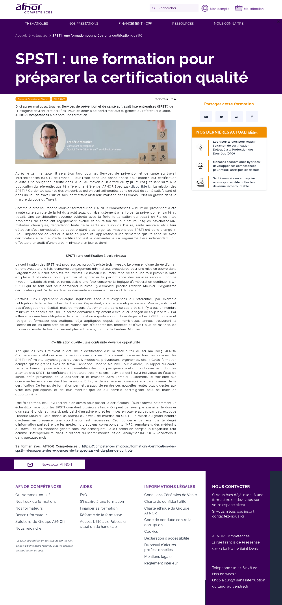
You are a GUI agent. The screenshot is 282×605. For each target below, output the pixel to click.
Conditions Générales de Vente (170, 495)
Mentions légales (158, 557)
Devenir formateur (31, 515)
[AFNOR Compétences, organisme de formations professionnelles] (34, 8)
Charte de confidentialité (165, 501)
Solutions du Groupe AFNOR (40, 521)
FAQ (83, 495)
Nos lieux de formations (36, 501)
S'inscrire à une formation (102, 501)
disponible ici (141, 186)
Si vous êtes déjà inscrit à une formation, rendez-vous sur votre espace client (237, 500)
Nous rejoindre (28, 528)
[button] (154, 8)
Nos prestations (83, 24)
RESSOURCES (183, 24)
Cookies (151, 531)
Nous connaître (228, 24)
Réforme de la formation (101, 515)
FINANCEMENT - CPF (135, 24)
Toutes (253, 133)
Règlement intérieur (161, 563)
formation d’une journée (83, 355)
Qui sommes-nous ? (32, 495)
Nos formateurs (29, 508)
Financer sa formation (99, 508)
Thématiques (36, 24)
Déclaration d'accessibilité (166, 538)
